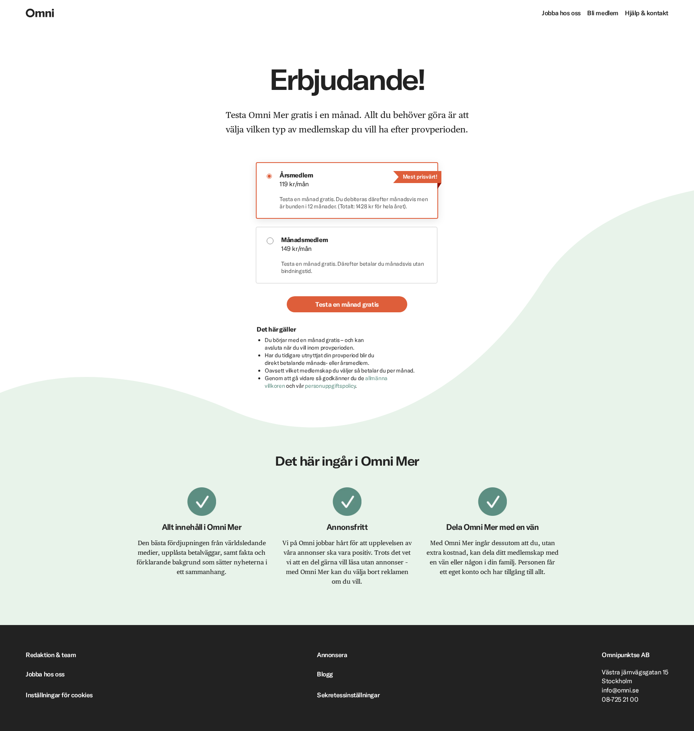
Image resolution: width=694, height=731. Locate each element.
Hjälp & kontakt (646, 13)
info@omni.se (620, 690)
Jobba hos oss (561, 13)
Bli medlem (602, 13)
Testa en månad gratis (347, 304)
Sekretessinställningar (348, 695)
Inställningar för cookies (59, 695)
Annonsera (332, 655)
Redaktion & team (51, 655)
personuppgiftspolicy (330, 385)
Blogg (325, 674)
